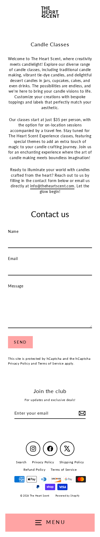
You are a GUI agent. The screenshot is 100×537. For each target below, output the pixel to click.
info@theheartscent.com (52, 186)
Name (13, 231)
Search (21, 462)
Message (15, 286)
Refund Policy (34, 470)
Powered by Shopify (67, 495)
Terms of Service (51, 363)
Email (13, 259)
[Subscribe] (81, 413)
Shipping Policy (71, 462)
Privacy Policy (19, 363)
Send (20, 342)
